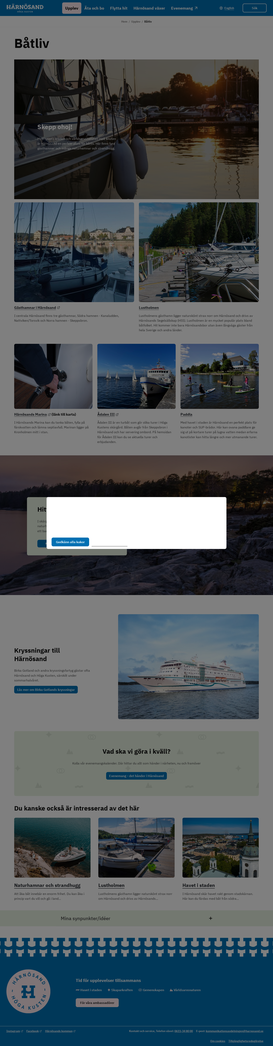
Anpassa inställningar (111, 542)
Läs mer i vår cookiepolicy (70, 529)
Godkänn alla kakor (70, 542)
